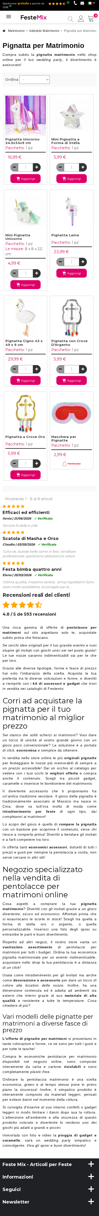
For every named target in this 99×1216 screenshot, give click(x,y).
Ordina (11, 79)
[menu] (81, 19)
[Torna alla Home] (4, 32)
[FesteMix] (34, 17)
